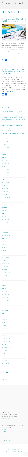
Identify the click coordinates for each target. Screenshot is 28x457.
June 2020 (4, 282)
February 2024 (5, 163)
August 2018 (4, 350)
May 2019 (4, 322)
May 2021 (4, 247)
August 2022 (4, 201)
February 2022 (5, 219)
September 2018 (6, 347)
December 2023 (6, 169)
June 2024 (4, 151)
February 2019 (5, 332)
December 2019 (6, 300)
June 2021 (4, 244)
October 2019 (5, 307)
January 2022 (5, 222)
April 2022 (4, 213)
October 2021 (5, 232)
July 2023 (4, 176)
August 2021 (4, 238)
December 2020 (6, 263)
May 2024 (4, 154)
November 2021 (6, 229)
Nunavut (4, 431)
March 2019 (4, 328)
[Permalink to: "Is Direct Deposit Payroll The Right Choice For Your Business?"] (14, 32)
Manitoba (4, 429)
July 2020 (4, 279)
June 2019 (4, 319)
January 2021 (5, 260)
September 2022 (6, 197)
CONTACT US (8, 451)
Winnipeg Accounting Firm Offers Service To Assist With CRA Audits (13, 72)
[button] (24, 7)
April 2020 (4, 288)
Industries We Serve (7, 440)
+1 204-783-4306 (6, 418)
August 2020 (4, 275)
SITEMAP (20, 451)
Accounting (4, 376)
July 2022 (4, 204)
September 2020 (6, 272)
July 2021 (4, 241)
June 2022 (4, 207)
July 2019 (4, 316)
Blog (4, 437)
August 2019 (4, 313)
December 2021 (6, 225)
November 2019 (6, 304)
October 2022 (5, 194)
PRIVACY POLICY (15, 451)
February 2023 (5, 182)
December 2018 (6, 338)
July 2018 (4, 353)
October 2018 (5, 344)
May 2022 (4, 210)
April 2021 (4, 250)
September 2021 (6, 235)
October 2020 (5, 269)
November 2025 (6, 147)
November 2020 (6, 266)
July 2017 (4, 366)
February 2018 (5, 363)
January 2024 (5, 166)
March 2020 (4, 291)
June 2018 (4, 357)
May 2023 (4, 179)
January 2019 (5, 335)
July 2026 (4, 144)
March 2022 (4, 216)
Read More (4, 57)
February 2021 (5, 257)
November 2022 (6, 191)
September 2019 (6, 310)
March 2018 (4, 360)
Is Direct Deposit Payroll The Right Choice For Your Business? (14, 20)
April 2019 (4, 325)
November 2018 (6, 341)
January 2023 (5, 185)
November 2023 (6, 172)
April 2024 (4, 157)
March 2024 (4, 160)
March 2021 (4, 254)
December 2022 (6, 188)
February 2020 (5, 294)
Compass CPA (5, 379)
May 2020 (4, 285)
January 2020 (5, 297)
